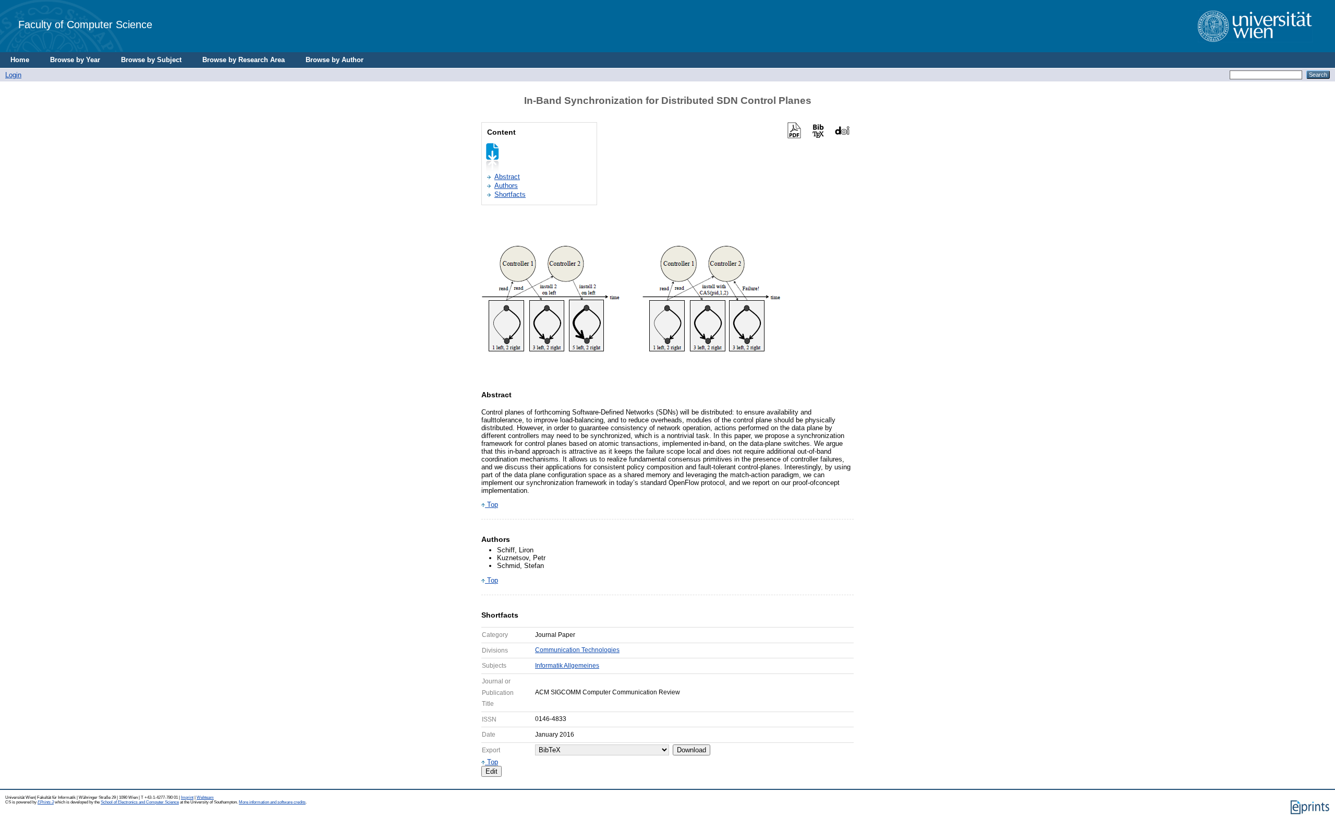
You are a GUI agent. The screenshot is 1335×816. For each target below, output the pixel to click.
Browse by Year (75, 60)
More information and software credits (272, 802)
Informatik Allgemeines (567, 665)
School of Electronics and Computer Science (140, 802)
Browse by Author (334, 60)
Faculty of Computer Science (85, 24)
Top (491, 504)
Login (13, 75)
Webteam (205, 797)
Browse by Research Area (243, 60)
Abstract (507, 177)
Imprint (187, 797)
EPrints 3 (46, 802)
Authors (506, 186)
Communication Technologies (577, 650)
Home (19, 60)
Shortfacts (510, 194)
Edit (491, 771)
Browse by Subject (151, 60)
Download (691, 750)
